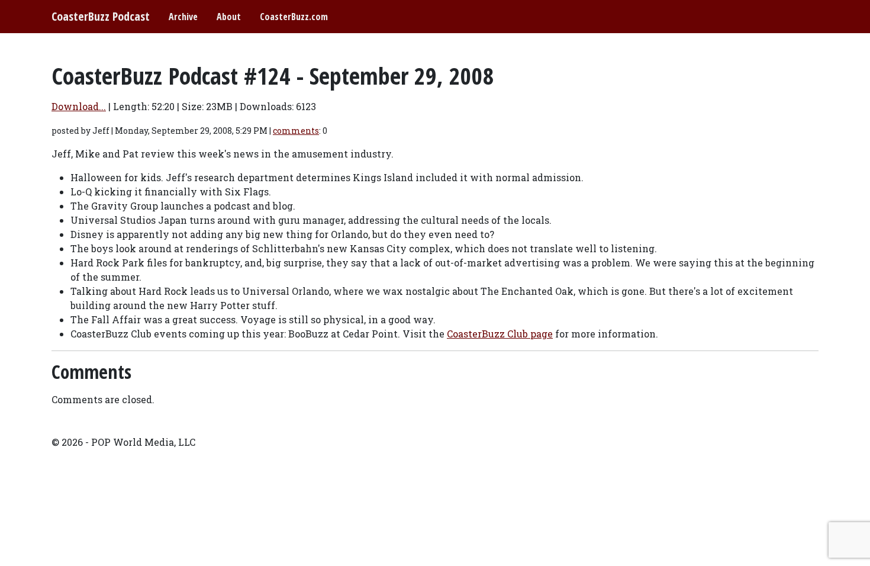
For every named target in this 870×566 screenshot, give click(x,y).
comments (296, 130)
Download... (78, 106)
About (229, 16)
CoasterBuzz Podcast (100, 16)
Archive (183, 16)
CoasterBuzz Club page (500, 333)
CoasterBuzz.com (294, 16)
